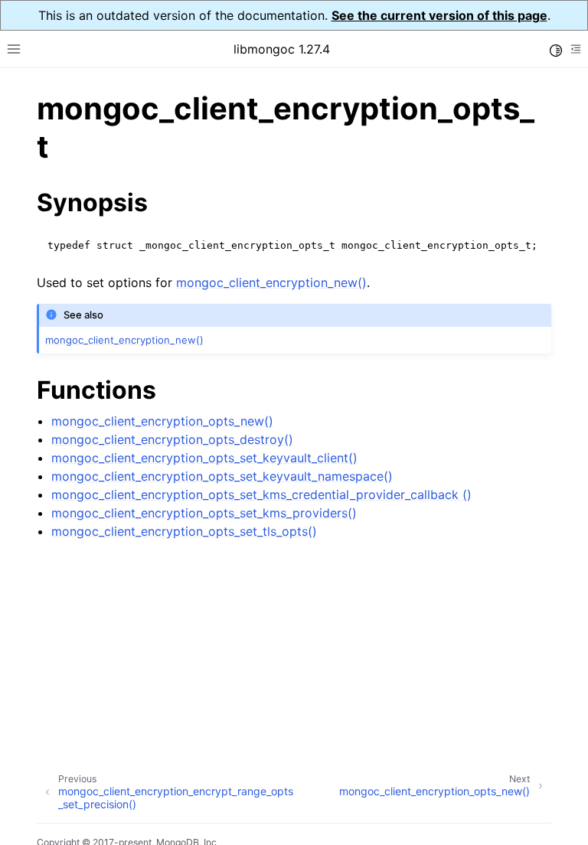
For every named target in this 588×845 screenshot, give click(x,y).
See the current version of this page (439, 15)
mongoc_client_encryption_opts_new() (162, 421)
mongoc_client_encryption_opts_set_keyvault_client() (204, 457)
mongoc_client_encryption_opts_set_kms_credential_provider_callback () (261, 494)
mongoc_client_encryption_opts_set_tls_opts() (184, 531)
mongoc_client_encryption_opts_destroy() (172, 439)
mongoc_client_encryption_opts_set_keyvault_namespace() (222, 476)
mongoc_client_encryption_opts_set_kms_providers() (204, 512)
